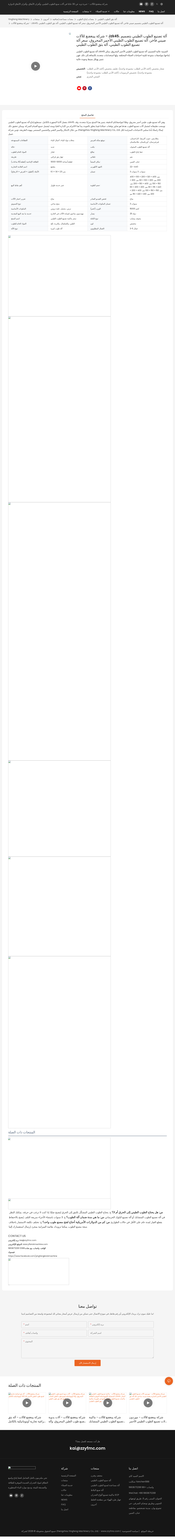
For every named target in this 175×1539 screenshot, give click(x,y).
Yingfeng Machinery (18, 19)
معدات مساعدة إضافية (63, 19)
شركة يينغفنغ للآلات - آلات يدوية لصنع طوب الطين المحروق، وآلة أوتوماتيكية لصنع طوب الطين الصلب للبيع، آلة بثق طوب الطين (67, 1419)
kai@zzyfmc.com (87, 1448)
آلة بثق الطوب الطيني (107, 19)
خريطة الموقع (147, 1531)
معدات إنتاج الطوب (85, 19)
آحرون (46, 19)
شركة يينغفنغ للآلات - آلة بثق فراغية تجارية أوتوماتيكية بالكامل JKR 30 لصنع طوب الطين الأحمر (26, 1419)
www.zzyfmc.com (110, 1531)
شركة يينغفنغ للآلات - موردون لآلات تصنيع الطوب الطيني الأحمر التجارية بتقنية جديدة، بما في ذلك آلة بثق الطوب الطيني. (148, 1419)
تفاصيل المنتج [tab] (87, 115)
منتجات (36, 19)
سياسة (135, 1531)
